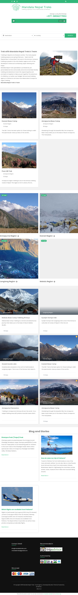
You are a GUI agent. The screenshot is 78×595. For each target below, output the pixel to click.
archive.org (58, 594)
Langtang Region (7, 281)
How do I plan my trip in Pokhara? (53, 458)
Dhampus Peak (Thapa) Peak (12, 437)
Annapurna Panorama (10, 408)
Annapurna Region (48, 124)
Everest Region (7, 124)
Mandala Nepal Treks (36, 7)
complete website (47, 594)
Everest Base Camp (9, 121)
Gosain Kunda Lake (9, 364)
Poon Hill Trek (7, 171)
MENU (61, 21)
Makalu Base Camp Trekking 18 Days (16, 318)
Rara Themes (54, 585)
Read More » (5, 455)
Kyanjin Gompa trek (49, 318)
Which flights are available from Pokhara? (17, 509)
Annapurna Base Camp (51, 121)
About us (39, 588)
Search (70, 35)
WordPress (39, 586)
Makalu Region (46, 281)
